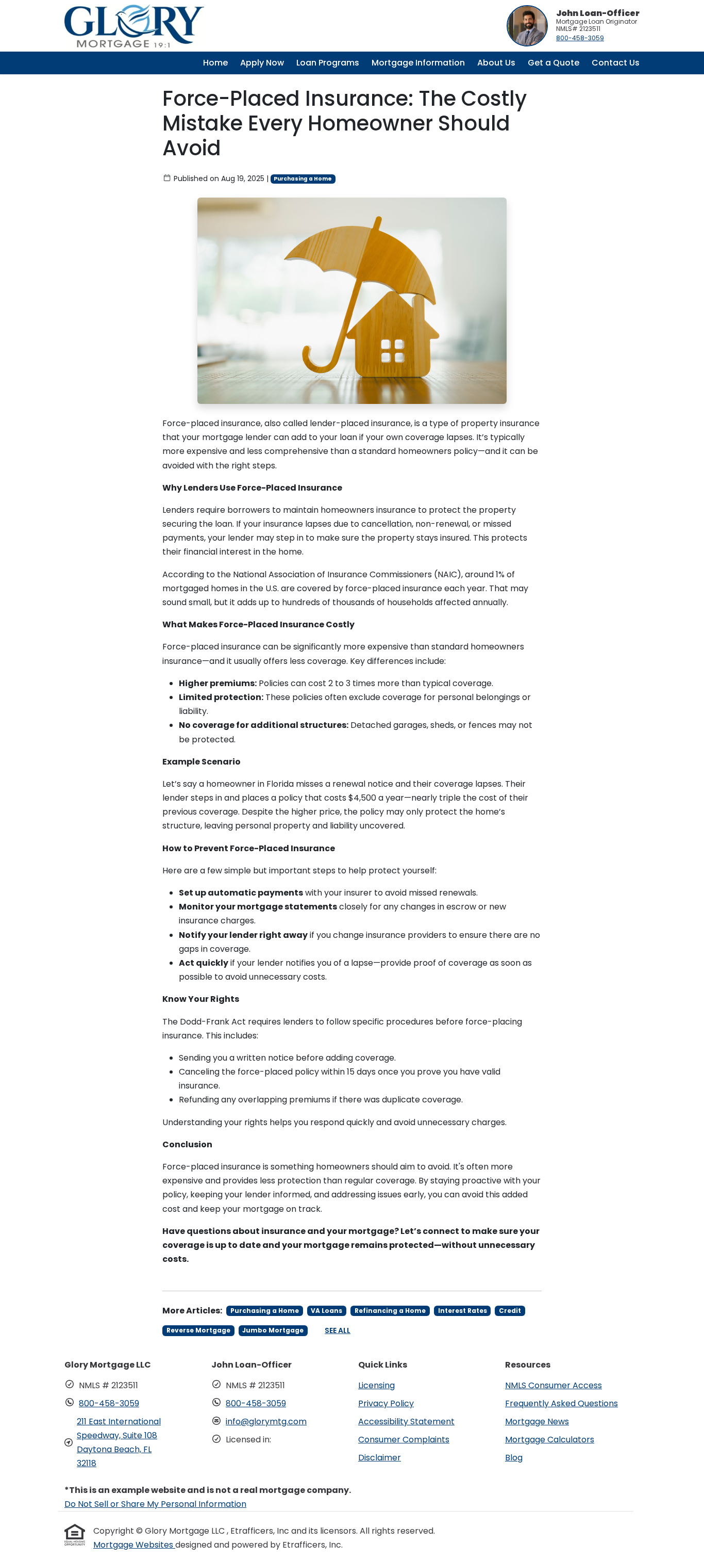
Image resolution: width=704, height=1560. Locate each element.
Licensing (376, 1385)
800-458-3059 (580, 38)
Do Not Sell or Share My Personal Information (155, 1504)
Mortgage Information (418, 63)
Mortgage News (537, 1421)
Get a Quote (553, 63)
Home (215, 63)
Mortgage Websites (134, 1545)
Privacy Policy (386, 1403)
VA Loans (326, 1310)
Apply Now (262, 63)
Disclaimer (379, 1458)
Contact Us (616, 63)
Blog (514, 1458)
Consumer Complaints (403, 1439)
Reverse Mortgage (198, 1330)
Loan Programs (327, 63)
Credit (510, 1310)
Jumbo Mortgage (273, 1330)
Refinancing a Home (390, 1310)
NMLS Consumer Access (553, 1385)
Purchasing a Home (303, 179)
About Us (496, 63)
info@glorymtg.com (266, 1421)
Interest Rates (462, 1310)
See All (337, 1330)
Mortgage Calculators (549, 1439)
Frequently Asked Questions (561, 1403)
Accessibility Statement (406, 1421)
